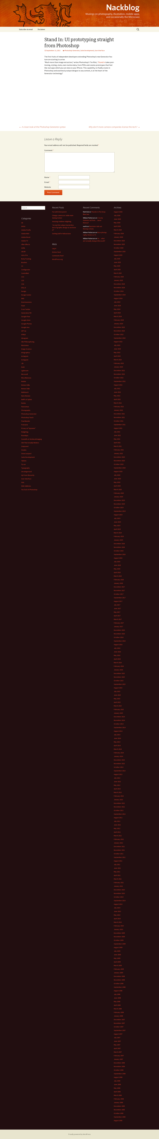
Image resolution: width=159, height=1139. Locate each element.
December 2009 (119, 933)
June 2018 (117, 565)
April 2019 (117, 529)
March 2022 (118, 403)
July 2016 (117, 648)
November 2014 (119, 720)
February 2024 (119, 320)
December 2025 (119, 241)
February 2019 (119, 536)
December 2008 (119, 976)
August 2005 (118, 1120)
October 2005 (118, 1113)
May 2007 (117, 1045)
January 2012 (118, 843)
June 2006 (117, 1084)
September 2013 (119, 771)
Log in (54, 248)
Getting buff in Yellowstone (61, 234)
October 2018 (118, 551)
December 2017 (119, 587)
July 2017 (117, 605)
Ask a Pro (24, 255)
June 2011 (117, 868)
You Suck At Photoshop (29, 490)
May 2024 (117, 309)
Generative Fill (26, 313)
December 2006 (119, 1063)
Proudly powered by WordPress (79, 1134)
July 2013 (117, 778)
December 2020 (119, 457)
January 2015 (118, 713)
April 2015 (117, 702)
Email (47, 182)
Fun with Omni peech (59, 212)
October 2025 (118, 248)
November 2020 (119, 461)
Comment (49, 150)
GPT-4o (23, 331)
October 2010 (118, 897)
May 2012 (117, 828)
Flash (23, 306)
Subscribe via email (26, 29)
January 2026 (118, 237)
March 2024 (118, 316)
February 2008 (119, 1012)
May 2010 (117, 915)
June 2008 (117, 998)
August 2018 (118, 558)
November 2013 (119, 763)
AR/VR (23, 252)
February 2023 (119, 363)
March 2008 (118, 1009)
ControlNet (25, 273)
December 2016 (119, 630)
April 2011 (117, 875)
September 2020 (119, 468)
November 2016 (119, 634)
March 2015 (118, 706)
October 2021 (118, 421)
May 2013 (117, 785)
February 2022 (119, 406)
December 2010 (119, 890)
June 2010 (117, 911)
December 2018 (119, 544)
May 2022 (117, 396)
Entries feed (56, 252)
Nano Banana (25, 396)
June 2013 (117, 782)
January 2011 (118, 886)
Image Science (26, 349)
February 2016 (119, 666)
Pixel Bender (25, 421)
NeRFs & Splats (26, 399)
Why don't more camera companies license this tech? (114, 126)
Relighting (24, 432)
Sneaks (23, 450)
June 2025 (117, 262)
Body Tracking (26, 259)
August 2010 (118, 904)
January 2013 (118, 800)
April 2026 (117, 226)
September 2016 (119, 641)
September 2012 (119, 814)
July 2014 (117, 735)
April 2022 (117, 399)
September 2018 (119, 554)
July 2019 (117, 518)
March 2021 (118, 446)
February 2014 (119, 753)
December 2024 (119, 284)
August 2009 (118, 947)
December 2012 (119, 803)
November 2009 (119, 937)
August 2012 (118, 818)
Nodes (23, 403)
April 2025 (117, 269)
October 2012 (118, 810)
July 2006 (117, 1081)
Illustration (25, 345)
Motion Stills (25, 385)
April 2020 (117, 486)
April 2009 (117, 962)
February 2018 (119, 580)
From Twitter (25, 309)
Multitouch (25, 392)
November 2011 (119, 850)
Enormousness (26, 302)
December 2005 (119, 1106)
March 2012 (118, 836)
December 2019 (119, 500)
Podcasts (24, 425)
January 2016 (118, 670)
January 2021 (118, 453)
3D (22, 223)
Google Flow (25, 316)
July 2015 (117, 691)
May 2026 (117, 223)
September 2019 (119, 511)
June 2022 (117, 392)
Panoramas (25, 407)
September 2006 (119, 1074)
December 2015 (119, 673)
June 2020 (117, 479)
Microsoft (24, 374)
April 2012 (117, 832)
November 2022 (119, 374)
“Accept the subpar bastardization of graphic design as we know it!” (64, 227)
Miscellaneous (26, 378)
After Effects (25, 244)
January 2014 (118, 756)
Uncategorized (26, 472)
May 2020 (117, 482)
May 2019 (117, 525)
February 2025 (119, 277)
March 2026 (118, 230)
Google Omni (25, 320)
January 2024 (118, 324)
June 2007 (117, 1041)
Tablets (23, 461)
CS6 (22, 284)
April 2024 (117, 313)
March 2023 (118, 360)
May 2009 (117, 958)
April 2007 (117, 1048)
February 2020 (119, 493)
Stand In (101, 62)
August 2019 (118, 515)
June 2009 (117, 955)
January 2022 (118, 410)
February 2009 (119, 969)
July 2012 (117, 821)
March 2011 (118, 879)
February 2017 (119, 623)
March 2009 (118, 965)
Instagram (24, 356)
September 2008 (119, 987)
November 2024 (119, 287)
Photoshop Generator (72, 50)
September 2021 (119, 425)
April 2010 (117, 919)
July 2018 (117, 562)
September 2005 (119, 1117)
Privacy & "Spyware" (28, 428)
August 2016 (118, 644)
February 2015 (119, 709)
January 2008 (118, 1016)
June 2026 (117, 219)
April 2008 (117, 1005)
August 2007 (118, 1034)
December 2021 (119, 414)
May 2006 (117, 1088)
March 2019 (118, 533)
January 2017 (118, 626)
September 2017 (119, 598)
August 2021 (118, 428)
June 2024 (117, 306)
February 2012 (119, 839)
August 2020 (118, 471)
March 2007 (118, 1052)
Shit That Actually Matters (30, 443)
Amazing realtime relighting (61, 221)
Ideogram (24, 338)
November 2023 (119, 331)
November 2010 (119, 893)
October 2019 (118, 507)
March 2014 (118, 749)
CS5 (22, 280)
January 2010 (118, 929)
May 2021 (117, 439)
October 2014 (118, 724)
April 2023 (117, 356)
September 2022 (119, 381)
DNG (22, 298)
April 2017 (117, 616)
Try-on (23, 464)
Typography (25, 468)
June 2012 (117, 825)
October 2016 (118, 637)
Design (23, 291)
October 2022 (118, 378)
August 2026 (118, 212)
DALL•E (23, 288)
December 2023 (119, 327)
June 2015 (117, 695)
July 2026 (117, 215)
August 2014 (118, 731)
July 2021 (117, 432)
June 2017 (117, 608)
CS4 (22, 277)
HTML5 (23, 334)
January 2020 (118, 497)
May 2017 (117, 612)
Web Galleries (26, 486)
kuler (23, 367)
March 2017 (118, 619)
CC (22, 266)
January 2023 (118, 367)
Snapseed (24, 446)
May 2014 (117, 742)
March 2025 (118, 273)
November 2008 (119, 980)
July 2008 (117, 994)
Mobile (23, 381)
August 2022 (118, 385)
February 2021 (119, 450)
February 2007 (119, 1056)
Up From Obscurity (27, 475)
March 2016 (118, 663)
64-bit (23, 226)
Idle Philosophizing (27, 342)
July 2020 (117, 475)
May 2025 (117, 266)
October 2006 (118, 1070)
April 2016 (117, 659)
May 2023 (117, 352)
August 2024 (118, 298)
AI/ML (23, 248)
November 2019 (119, 504)
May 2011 (117, 872)
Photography (25, 410)
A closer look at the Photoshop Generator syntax (42, 126)
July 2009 (117, 951)
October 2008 (118, 983)
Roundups (24, 435)
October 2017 (118, 594)
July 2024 (117, 302)
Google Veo (25, 327)
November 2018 (119, 547)
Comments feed (57, 256)
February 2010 (119, 926)
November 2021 (119, 417)
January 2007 (118, 1059)
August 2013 (118, 774)
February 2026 (119, 233)
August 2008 (118, 991)
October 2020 (118, 464)
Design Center (26, 295)
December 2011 (119, 846)
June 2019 (117, 522)
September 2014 (119, 727)
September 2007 (119, 1030)
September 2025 (119, 251)
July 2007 (117, 1038)
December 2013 (119, 760)
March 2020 (118, 489)
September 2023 (119, 338)
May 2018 (117, 569)
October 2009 (118, 940)
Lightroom (24, 371)
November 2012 (119, 807)
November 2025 (119, 244)
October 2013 (118, 767)
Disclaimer (41, 29)
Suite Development (87, 50)
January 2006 (118, 1102)
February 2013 (119, 796)
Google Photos (26, 324)
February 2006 (119, 1099)
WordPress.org (57, 259)
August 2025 (118, 255)
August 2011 (118, 861)
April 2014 (117, 745)
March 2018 (118, 576)
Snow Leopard (26, 453)
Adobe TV (24, 241)
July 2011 (117, 864)
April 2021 (117, 443)
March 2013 (118, 792)
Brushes (24, 262)
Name (47, 177)
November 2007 (119, 1023)
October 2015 (118, 681)
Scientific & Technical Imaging (31, 439)
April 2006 (117, 1092)
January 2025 (118, 280)
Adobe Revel (25, 237)
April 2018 (117, 572)
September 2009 (119, 944)
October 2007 (118, 1027)
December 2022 (119, 370)
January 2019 (118, 540)
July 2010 (117, 908)
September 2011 (119, 857)
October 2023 (118, 334)
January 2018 (118, 583)
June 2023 (117, 349)
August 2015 (118, 688)
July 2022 (117, 388)
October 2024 (118, 291)
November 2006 (119, 1066)
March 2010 (118, 922)
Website (47, 187)
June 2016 (117, 652)
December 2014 (119, 717)
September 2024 (119, 295)
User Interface (100, 50)
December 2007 (119, 1019)
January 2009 (118, 973)
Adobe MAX (25, 234)
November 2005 (119, 1110)
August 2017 (118, 601)
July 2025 (117, 259)
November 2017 (119, 590)
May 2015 (117, 699)
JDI (22, 363)
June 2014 (117, 738)
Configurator (25, 270)
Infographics (25, 353)
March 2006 (118, 1095)
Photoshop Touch (27, 417)
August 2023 (118, 342)
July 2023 (117, 345)
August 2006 (118, 1077)
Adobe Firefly (26, 230)
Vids (22, 482)
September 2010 (119, 900)
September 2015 (119, 684)
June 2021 (117, 435)
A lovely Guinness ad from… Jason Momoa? (93, 220)
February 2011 (119, 882)
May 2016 (117, 655)
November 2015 (119, 677)
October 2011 (118, 854)
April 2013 (117, 789)
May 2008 (117, 1001)
